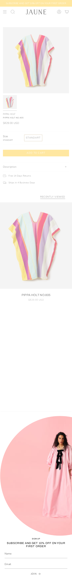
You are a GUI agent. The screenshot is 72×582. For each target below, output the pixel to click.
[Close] (66, 436)
